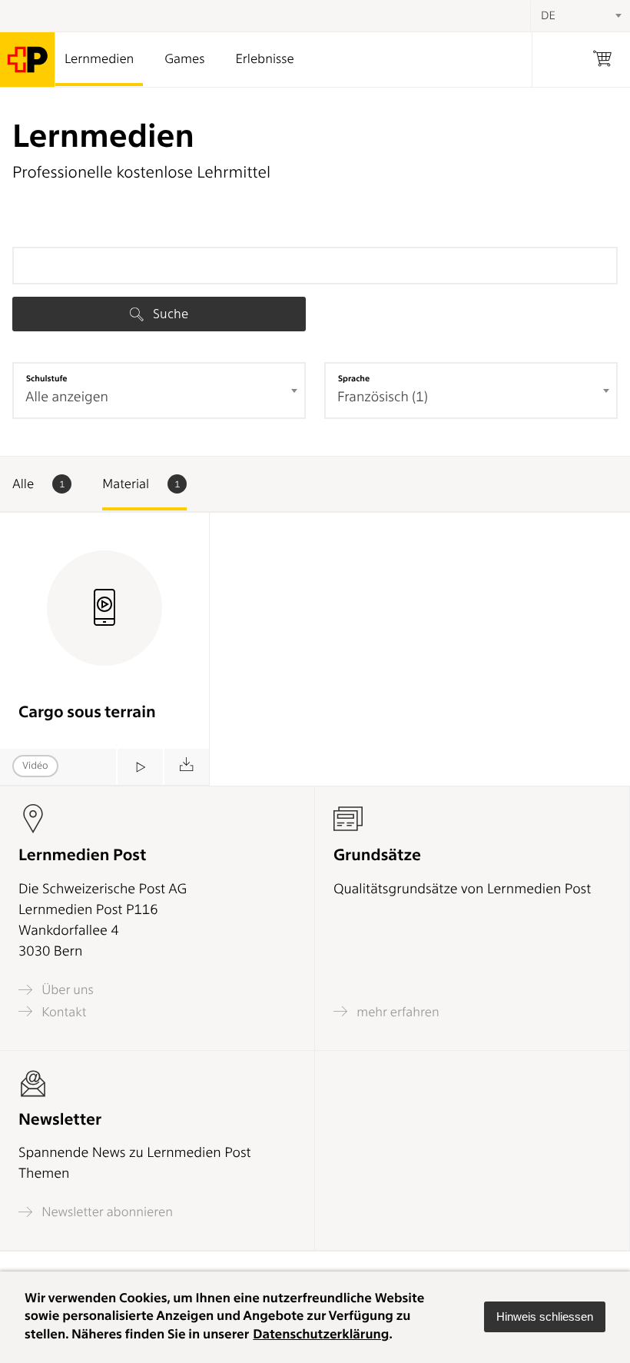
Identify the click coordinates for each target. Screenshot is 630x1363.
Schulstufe (47, 378)
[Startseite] (27, 59)
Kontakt (62, 1012)
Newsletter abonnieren (105, 1212)
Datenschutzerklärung (321, 1334)
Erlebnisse (264, 59)
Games (184, 59)
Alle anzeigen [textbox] (66, 397)
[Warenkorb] (602, 59)
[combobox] (159, 390)
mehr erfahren (396, 1012)
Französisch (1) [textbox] (382, 397)
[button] (544, 1316)
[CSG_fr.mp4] (139, 767)
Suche (169, 313)
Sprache (354, 378)
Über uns (66, 989)
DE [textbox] (548, 15)
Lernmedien (99, 59)
